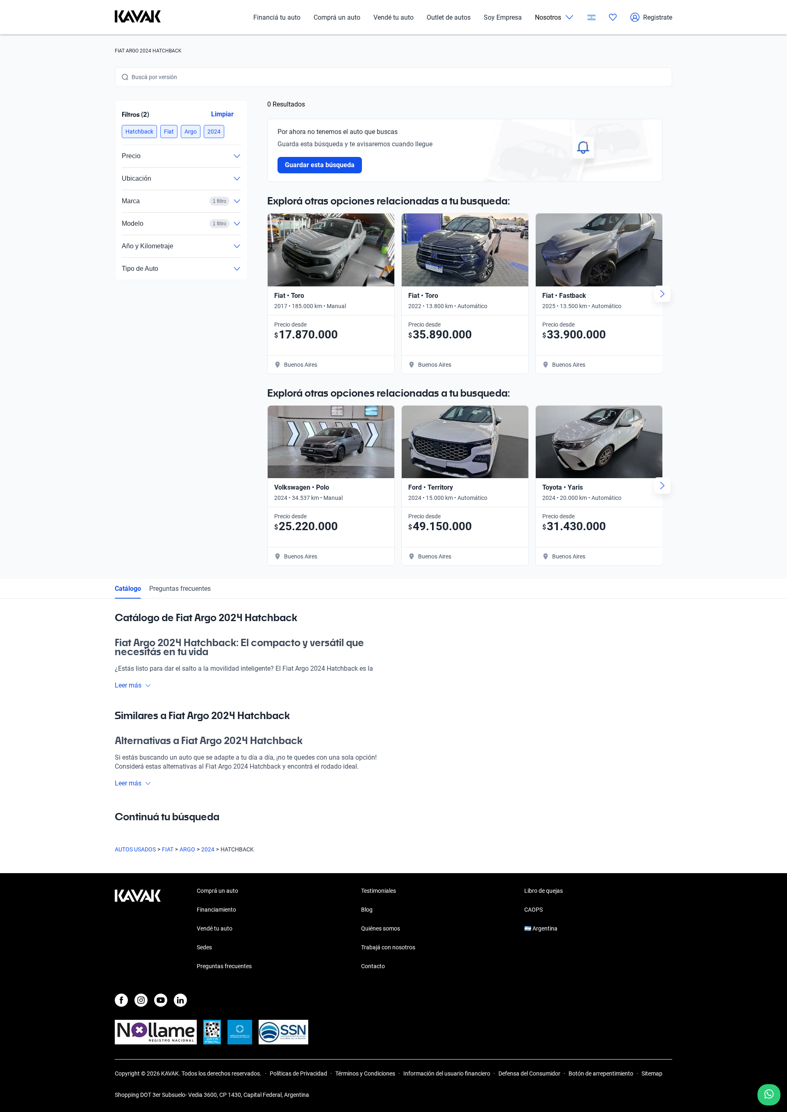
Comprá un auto (337, 17)
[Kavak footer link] (138, 929)
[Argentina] (591, 17)
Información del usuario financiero (446, 1073)
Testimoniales (378, 890)
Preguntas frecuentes (180, 588)
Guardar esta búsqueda (320, 165)
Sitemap (651, 1073)
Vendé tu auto (393, 17)
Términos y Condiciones (365, 1073)
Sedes (204, 947)
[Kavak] (138, 17)
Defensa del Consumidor (529, 1073)
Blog (367, 909)
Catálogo (128, 588)
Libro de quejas (543, 890)
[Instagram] (141, 1000)
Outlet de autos (449, 17)
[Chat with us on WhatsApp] (769, 1095)
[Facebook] (121, 1000)
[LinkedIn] (180, 1000)
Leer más (128, 685)
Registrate (657, 17)
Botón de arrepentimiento (601, 1073)
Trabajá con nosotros (388, 947)
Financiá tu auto (276, 17)
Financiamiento (216, 909)
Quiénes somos (380, 928)
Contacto (373, 966)
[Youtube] (160, 1000)
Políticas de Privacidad (298, 1073)
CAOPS (533, 909)
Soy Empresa (503, 17)
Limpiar (222, 114)
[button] (139, 131)
